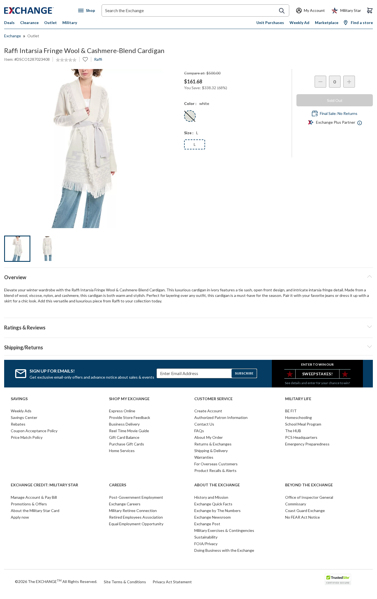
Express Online (122, 410)
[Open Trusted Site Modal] (338, 579)
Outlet (50, 22)
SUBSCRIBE (244, 373)
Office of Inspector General (309, 497)
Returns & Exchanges (213, 444)
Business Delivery (124, 424)
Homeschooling (298, 417)
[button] (188, 326)
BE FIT (291, 410)
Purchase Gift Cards (126, 444)
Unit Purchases (270, 22)
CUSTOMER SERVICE (213, 399)
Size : (188, 132)
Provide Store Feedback (129, 417)
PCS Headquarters (301, 437)
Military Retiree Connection (133, 510)
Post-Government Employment (136, 497)
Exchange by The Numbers (217, 510)
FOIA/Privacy (205, 543)
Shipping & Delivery (211, 450)
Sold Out (335, 100)
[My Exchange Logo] (39, 10)
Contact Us (204, 424)
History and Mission (211, 497)
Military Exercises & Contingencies (224, 530)
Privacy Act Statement (172, 581)
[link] (66, 60)
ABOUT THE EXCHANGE (217, 485)
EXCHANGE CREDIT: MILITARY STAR (44, 485)
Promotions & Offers (29, 504)
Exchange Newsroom (212, 517)
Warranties (203, 457)
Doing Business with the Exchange (224, 550)
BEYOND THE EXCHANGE (309, 485)
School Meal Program (303, 424)
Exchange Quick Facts (213, 504)
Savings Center (24, 417)
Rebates (18, 424)
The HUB (293, 430)
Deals (9, 22)
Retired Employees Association (136, 517)
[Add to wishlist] (85, 59)
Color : (190, 103)
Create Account (208, 410)
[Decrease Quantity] (320, 82)
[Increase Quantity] (349, 82)
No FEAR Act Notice (302, 517)
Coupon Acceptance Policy (34, 430)
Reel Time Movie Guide (129, 430)
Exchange (12, 35)
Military (69, 22)
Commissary (295, 504)
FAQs (199, 430)
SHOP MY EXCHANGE (129, 399)
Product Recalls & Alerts (215, 470)
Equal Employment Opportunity (136, 523)
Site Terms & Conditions (125, 581)
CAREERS (117, 485)
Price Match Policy (27, 437)
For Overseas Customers (216, 463)
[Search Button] (282, 11)
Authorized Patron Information (221, 417)
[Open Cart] (370, 10)
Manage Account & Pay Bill (34, 497)
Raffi (98, 59)
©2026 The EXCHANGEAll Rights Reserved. (56, 581)
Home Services (122, 450)
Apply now (20, 517)
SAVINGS (19, 399)
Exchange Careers (124, 504)
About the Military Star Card (35, 510)
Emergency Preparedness (307, 444)
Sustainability (205, 537)
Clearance (29, 22)
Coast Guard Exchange (305, 510)
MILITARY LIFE (298, 399)
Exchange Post (207, 523)
